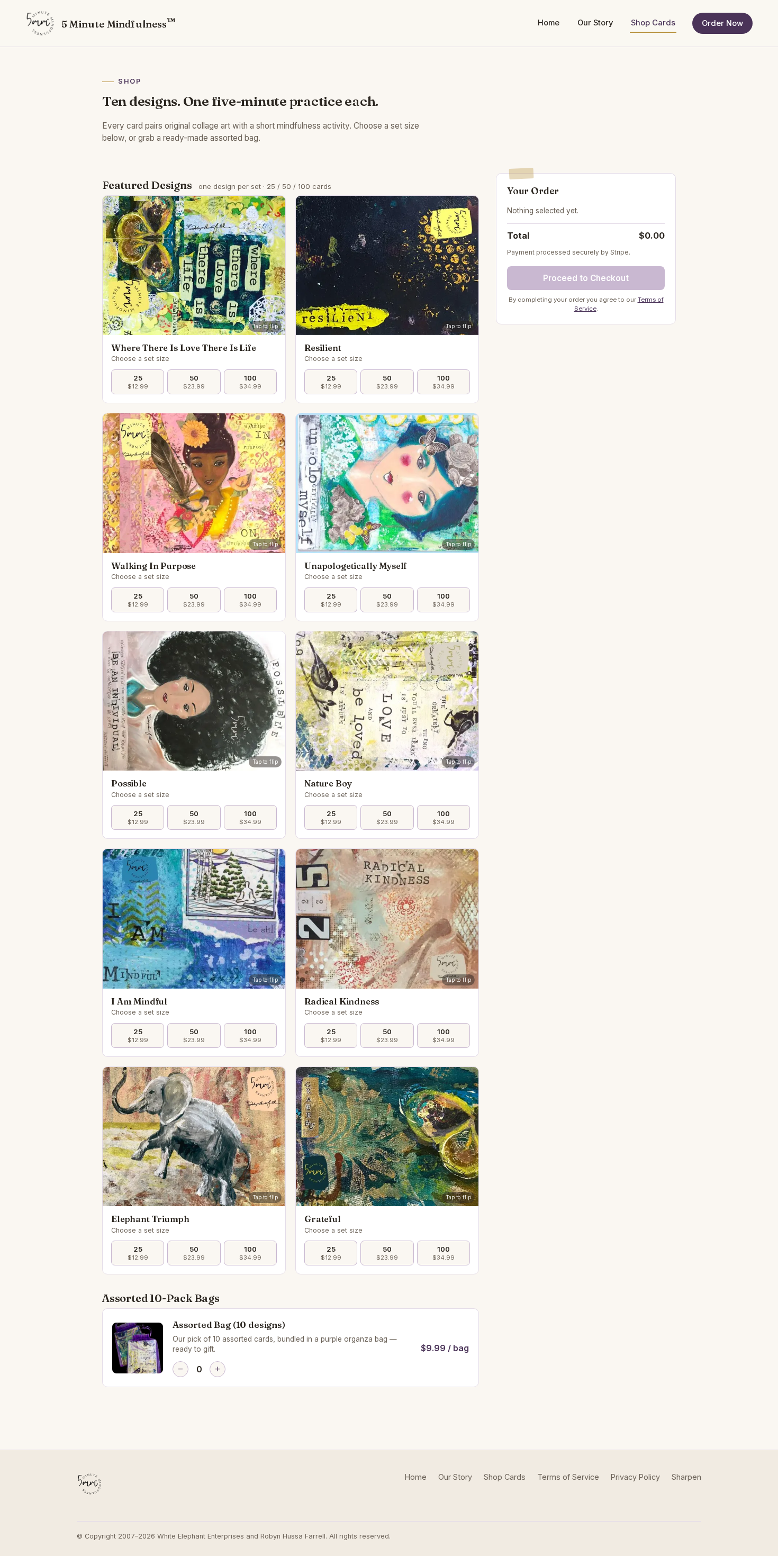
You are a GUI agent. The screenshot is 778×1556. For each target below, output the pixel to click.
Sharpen (686, 1476)
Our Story (595, 23)
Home (548, 23)
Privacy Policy (635, 1476)
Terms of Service (568, 1476)
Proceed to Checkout (586, 278)
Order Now (722, 23)
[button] (194, 265)
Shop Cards (653, 23)
